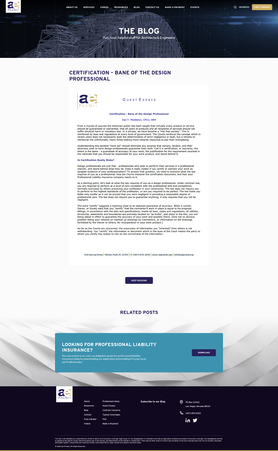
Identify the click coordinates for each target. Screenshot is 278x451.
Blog (137, 7)
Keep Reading (139, 280)
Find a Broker (262, 7)
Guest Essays (109, 406)
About (87, 401)
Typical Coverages (111, 415)
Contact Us (152, 7)
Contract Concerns (111, 410)
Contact (88, 415)
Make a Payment (175, 7)
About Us (71, 7)
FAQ (104, 419)
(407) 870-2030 (193, 413)
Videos (104, 7)
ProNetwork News (111, 401)
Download (204, 352)
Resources (121, 7)
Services (88, 7)
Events (194, 7)
